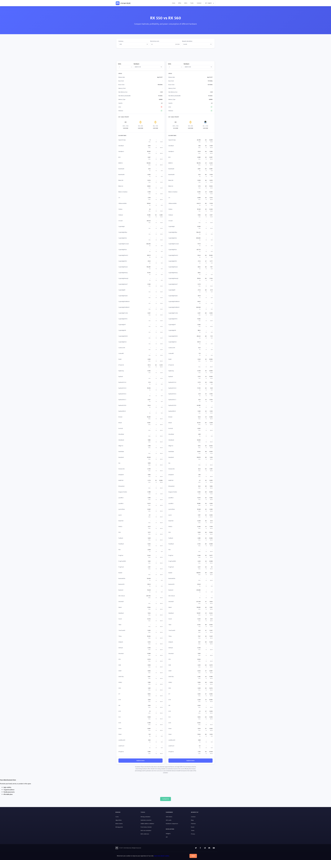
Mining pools (119, 827)
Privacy (193, 834)
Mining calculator (145, 817)
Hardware (136, 64)
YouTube (209, 848)
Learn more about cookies (161, 856)
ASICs (185, 3)
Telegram (205, 848)
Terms (192, 830)
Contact (199, 3)
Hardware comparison (172, 824)
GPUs (179, 3)
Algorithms (119, 820)
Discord (213, 848)
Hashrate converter (146, 820)
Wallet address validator (147, 824)
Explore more (140, 760)
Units (119, 64)
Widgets (168, 834)
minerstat (123, 3)
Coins (173, 3)
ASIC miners (169, 817)
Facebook (200, 848)
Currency (120, 41)
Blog (192, 820)
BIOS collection (145, 834)
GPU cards (168, 820)
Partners (193, 824)
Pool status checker (146, 827)
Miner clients (119, 824)
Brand (192, 827)
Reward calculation (187, 41)
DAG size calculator (146, 830)
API (167, 837)
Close (193, 856)
